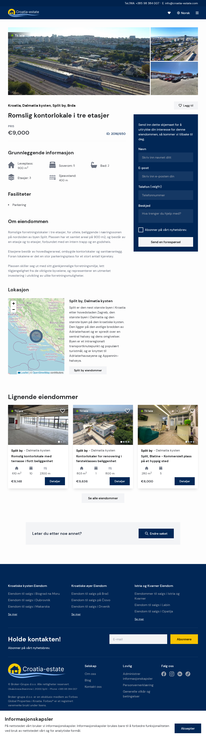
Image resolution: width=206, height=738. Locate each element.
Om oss (90, 674)
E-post (143, 168)
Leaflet (24, 372)
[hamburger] (197, 13)
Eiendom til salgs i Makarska (29, 606)
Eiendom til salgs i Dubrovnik (29, 600)
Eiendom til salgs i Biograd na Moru (34, 594)
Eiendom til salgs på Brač (90, 594)
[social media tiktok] (188, 673)
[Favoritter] (169, 13)
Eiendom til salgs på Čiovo (90, 600)
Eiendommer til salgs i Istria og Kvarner (157, 596)
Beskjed (144, 206)
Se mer (12, 614)
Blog (88, 680)
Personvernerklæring (138, 685)
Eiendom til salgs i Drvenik (90, 606)
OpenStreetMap (41, 372)
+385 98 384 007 (67, 688)
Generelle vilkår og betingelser (136, 694)
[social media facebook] (164, 673)
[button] (79, 61)
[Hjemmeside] (24, 13)
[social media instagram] (172, 673)
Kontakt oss (93, 687)
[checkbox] (140, 229)
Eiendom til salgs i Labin (152, 605)
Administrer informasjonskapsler (138, 676)
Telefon (150, 187)
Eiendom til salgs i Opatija (154, 611)
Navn (142, 149)
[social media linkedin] (180, 673)
